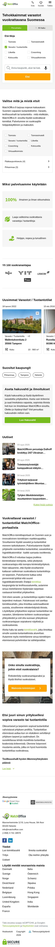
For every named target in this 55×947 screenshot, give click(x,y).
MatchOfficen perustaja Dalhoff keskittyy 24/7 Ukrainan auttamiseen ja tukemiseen (34, 451)
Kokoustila (36, 146)
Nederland (7, 888)
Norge (5, 878)
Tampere (24, 375)
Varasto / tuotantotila (17, 140)
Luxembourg (8, 897)
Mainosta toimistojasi (23, 688)
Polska (31, 888)
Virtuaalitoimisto (15, 151)
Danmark (7, 869)
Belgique (7, 892)
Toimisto (12, 135)
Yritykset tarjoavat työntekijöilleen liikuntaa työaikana (30, 482)
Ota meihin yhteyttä (39, 855)
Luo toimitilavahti (11, 850)
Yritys (5, 855)
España (6, 906)
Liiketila (34, 140)
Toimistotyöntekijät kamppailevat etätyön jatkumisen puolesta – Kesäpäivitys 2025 (29, 466)
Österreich (33, 874)
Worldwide (33, 906)
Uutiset (6, 860)
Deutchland (8, 883)
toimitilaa (36, 582)
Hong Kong (33, 892)
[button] (38, 313)
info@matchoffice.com (12, 829)
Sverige (6, 874)
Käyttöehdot (28, 926)
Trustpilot (6, 784)
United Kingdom (10, 902)
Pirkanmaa (9, 375)
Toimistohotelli (37, 135)
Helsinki (38, 375)
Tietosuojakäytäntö (11, 926)
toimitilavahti (30, 630)
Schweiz (32, 878)
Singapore (33, 897)
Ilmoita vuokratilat (38, 850)
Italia (30, 869)
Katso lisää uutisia (43, 505)
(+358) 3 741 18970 (11, 833)
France (6, 911)
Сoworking (13, 146)
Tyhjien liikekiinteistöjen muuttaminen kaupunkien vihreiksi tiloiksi (31, 497)
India (30, 902)
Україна (32, 883)
